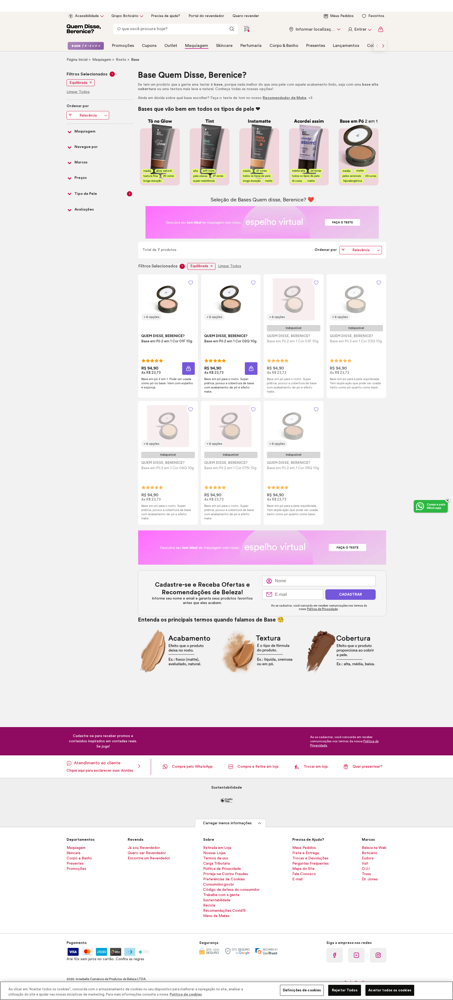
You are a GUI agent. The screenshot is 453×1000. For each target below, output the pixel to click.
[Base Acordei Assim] (309, 152)
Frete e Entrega (305, 853)
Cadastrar (350, 594)
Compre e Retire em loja (258, 766)
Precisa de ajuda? (165, 16)
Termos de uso (215, 858)
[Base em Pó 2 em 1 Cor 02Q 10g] (231, 299)
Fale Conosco (304, 874)
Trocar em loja (316, 766)
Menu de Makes (216, 916)
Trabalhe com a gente (221, 895)
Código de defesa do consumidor (231, 890)
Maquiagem (196, 45)
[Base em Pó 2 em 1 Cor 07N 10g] (231, 426)
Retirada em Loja (217, 848)
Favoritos (376, 16)
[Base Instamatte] (259, 152)
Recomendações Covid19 (224, 911)
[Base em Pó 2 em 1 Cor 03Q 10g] (356, 299)
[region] (226, 990)
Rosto (121, 60)
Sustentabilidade (216, 900)
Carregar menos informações (227, 823)
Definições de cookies (302, 990)
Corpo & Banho (283, 45)
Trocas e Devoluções (310, 858)
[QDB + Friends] (86, 46)
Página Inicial (78, 60)
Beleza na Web (374, 848)
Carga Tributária (216, 863)
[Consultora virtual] (247, 29)
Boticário (369, 853)
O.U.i (366, 869)
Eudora (368, 858)
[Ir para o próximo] (383, 46)
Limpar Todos (229, 266)
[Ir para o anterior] (377, 46)
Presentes (315, 45)
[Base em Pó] (358, 152)
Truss (366, 874)
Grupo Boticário (124, 16)
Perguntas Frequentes (310, 863)
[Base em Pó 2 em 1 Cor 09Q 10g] (294, 426)
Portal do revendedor (206, 16)
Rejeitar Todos (345, 990)
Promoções (123, 45)
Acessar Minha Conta (359, 29)
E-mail (297, 879)
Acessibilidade (87, 16)
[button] (188, 368)
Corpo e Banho (79, 858)
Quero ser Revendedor (147, 853)
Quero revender (246, 16)
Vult (365, 863)
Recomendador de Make (284, 98)
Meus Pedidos (342, 16)
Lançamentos (346, 45)
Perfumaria (251, 45)
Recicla (209, 905)
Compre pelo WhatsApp (192, 766)
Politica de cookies (186, 994)
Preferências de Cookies (224, 879)
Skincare (224, 45)
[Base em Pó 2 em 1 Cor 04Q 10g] (168, 426)
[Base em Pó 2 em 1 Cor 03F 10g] (294, 299)
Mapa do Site (303, 869)
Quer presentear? (367, 766)
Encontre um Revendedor (149, 858)
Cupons (149, 45)
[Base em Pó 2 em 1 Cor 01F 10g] (168, 299)
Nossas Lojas (214, 853)
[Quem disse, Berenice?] (84, 29)
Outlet (170, 45)
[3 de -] (262, 222)
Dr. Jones (370, 879)
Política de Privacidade (322, 609)
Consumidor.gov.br (218, 884)
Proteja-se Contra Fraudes (225, 874)
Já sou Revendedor (144, 848)
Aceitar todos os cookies (389, 990)
